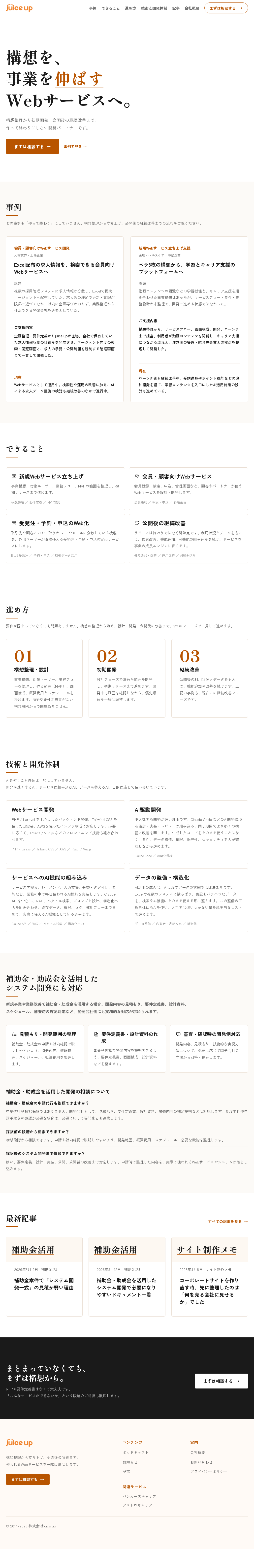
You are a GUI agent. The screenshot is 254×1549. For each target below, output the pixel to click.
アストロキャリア (137, 1505)
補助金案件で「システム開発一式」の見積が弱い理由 (44, 1284)
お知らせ (130, 1462)
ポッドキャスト (136, 1452)
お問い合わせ (201, 1462)
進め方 (130, 8)
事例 (92, 8)
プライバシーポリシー (208, 1471)
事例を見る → (75, 146)
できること (110, 8)
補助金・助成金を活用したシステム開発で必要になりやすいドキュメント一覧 (126, 1287)
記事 (176, 8)
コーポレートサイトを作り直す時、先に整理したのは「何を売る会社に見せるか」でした (209, 1291)
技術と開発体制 (154, 8)
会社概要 (192, 8)
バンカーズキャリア (139, 1496)
